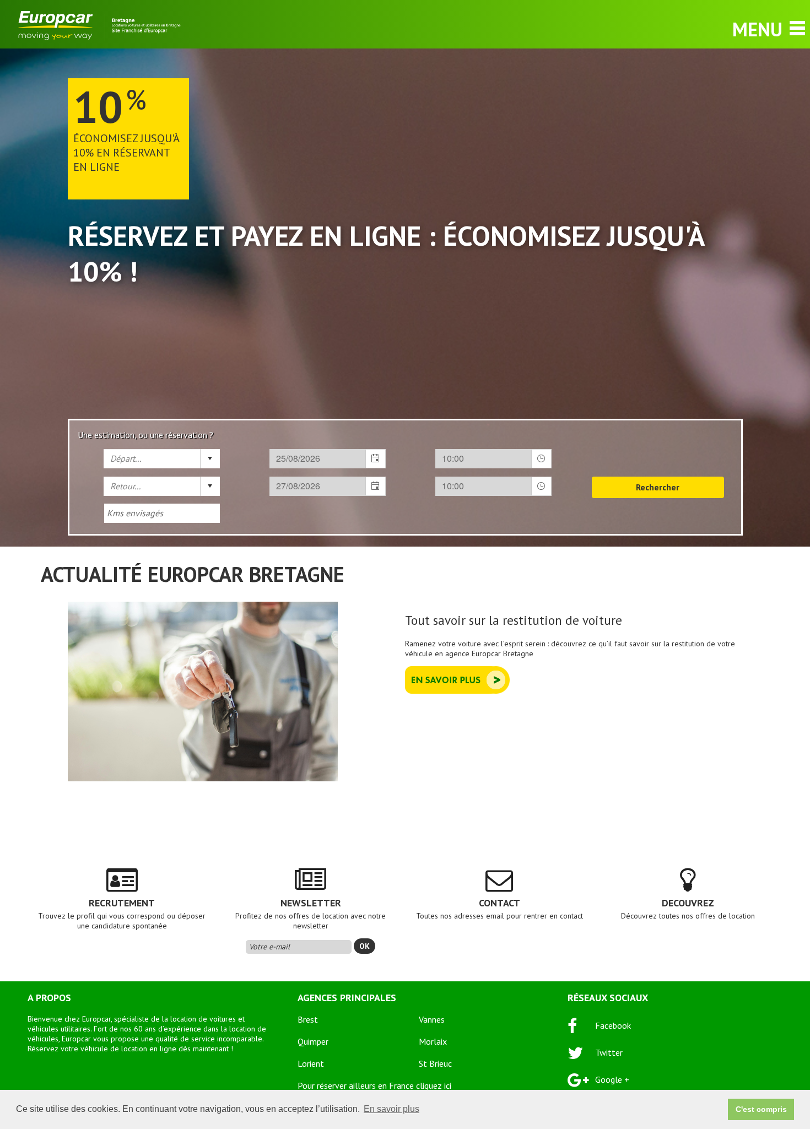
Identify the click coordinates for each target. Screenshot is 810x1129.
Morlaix (433, 1041)
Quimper (313, 1041)
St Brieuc (435, 1063)
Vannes (432, 1019)
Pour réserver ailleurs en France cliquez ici (374, 1085)
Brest (308, 1019)
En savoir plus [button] (391, 1109)
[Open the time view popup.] (541, 459)
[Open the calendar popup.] (375, 459)
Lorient (311, 1063)
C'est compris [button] (761, 1109)
